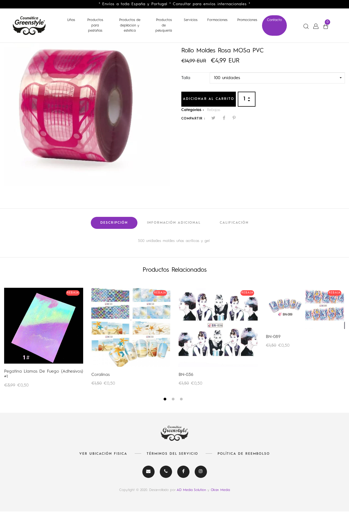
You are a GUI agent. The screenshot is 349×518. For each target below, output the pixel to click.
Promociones (247, 20)
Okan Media (220, 490)
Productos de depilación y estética (129, 25)
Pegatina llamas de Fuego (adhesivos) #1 (43, 374)
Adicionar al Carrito (208, 99)
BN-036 (186, 375)
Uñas (71, 20)
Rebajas (213, 110)
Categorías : (192, 110)
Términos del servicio (172, 454)
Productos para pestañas (95, 25)
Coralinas (100, 375)
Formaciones (217, 20)
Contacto (274, 20)
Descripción (114, 222)
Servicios (190, 20)
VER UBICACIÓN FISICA (103, 454)
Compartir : (193, 118)
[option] (87, 114)
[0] (325, 26)
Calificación (234, 222)
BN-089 (273, 337)
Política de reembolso (244, 454)
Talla (185, 78)
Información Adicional (174, 222)
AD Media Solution (192, 490)
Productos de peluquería (163, 25)
